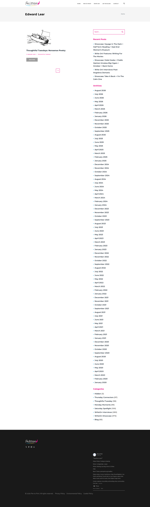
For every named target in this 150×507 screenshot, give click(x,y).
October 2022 (101, 260)
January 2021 (100, 338)
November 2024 (102, 168)
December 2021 (101, 297)
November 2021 (101, 301)
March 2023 (100, 242)
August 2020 (100, 357)
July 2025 (99, 138)
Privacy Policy (60, 493)
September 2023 (102, 220)
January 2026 (100, 116)
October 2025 (101, 127)
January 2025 (100, 161)
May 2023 (99, 235)
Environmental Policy (74, 493)
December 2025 (102, 120)
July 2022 (99, 271)
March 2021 (100, 331)
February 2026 (101, 113)
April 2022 (99, 283)
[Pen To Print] (32, 3)
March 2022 (100, 286)
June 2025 (99, 142)
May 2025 (99, 146)
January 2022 (100, 294)
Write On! (97, 3)
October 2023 (101, 216)
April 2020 (99, 371)
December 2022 (102, 253)
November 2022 (102, 257)
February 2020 (101, 379)
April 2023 (99, 238)
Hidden (99, 394)
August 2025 (100, 135)
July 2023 (99, 227)
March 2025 (100, 153)
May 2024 (99, 190)
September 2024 (102, 175)
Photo (97, 486)
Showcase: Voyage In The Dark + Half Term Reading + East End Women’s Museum (108, 47)
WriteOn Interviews (106, 412)
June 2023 (99, 231)
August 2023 (100, 224)
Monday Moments (105, 405)
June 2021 (99, 320)
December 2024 (102, 164)
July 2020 (99, 360)
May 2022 (99, 279)
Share (102, 488)
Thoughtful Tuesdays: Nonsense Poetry (46, 50)
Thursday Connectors (106, 397)
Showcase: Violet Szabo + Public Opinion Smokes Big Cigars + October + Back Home (108, 63)
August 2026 (100, 90)
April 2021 (99, 327)
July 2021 (99, 316)
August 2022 (100, 268)
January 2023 (100, 249)
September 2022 (102, 264)
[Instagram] (31, 447)
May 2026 (99, 102)
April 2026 (99, 105)
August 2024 (100, 179)
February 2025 (101, 157)
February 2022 (101, 290)
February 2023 (101, 246)
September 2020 (102, 353)
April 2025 (99, 150)
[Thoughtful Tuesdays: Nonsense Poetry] (57, 38)
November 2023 (102, 212)
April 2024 (99, 194)
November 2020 (102, 345)
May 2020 (99, 368)
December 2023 (102, 209)
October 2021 (100, 305)
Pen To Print (87, 3)
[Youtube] (34, 447)
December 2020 (102, 342)
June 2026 (99, 98)
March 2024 (100, 198)
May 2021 (99, 323)
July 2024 (99, 183)
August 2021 (100, 312)
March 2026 (100, 109)
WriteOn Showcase (105, 416)
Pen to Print (99, 454)
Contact (116, 3)
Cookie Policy (88, 493)
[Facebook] (29, 447)
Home (79, 3)
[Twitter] (26, 447)
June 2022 (99, 275)
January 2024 (101, 205)
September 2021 (102, 308)
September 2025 (102, 131)
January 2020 (101, 382)
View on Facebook (96, 488)
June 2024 (99, 187)
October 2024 (101, 172)
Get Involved (106, 3)
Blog (99, 420)
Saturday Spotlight (105, 408)
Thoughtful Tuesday (105, 401)
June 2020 (99, 364)
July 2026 (99, 94)
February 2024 (101, 201)
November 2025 (102, 124)
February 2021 (101, 334)
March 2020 (100, 375)
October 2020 (101, 349)
